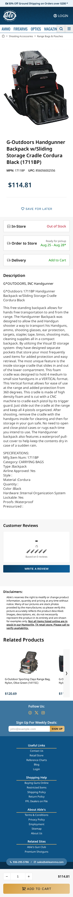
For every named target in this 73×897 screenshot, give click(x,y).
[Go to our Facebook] (30, 713)
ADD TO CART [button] (39, 889)
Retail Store (36, 755)
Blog (36, 764)
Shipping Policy (36, 792)
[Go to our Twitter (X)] (36, 713)
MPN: (10, 170)
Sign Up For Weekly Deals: (36, 722)
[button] (7, 876)
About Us (36, 833)
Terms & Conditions (36, 815)
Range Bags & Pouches (50, 36)
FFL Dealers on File (36, 801)
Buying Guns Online (36, 783)
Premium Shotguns (36, 851)
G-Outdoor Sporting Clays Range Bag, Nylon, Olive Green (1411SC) (27, 681)
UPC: (32, 170)
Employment (36, 824)
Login (36, 769)
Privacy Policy (36, 819)
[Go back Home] (3, 36)
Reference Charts (36, 760)
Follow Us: (36, 706)
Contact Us (36, 751)
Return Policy (37, 796)
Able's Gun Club (36, 847)
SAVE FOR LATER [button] (39, 209)
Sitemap (37, 828)
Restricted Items (36, 787)
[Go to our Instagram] (43, 713)
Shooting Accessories (21, 36)
